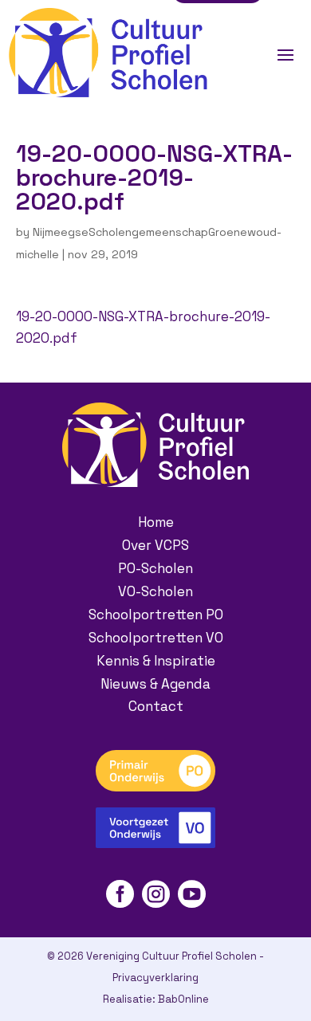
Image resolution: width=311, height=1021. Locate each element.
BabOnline (183, 999)
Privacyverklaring (155, 977)
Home (156, 522)
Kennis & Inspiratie (155, 661)
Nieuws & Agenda (155, 684)
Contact (155, 706)
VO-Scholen (155, 591)
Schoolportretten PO (156, 614)
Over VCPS (155, 545)
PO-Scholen (155, 568)
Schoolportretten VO (156, 637)
